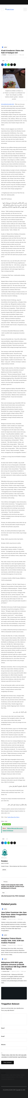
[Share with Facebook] (2, 64)
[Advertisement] (14, 28)
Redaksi (4, 54)
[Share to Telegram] (11, 64)
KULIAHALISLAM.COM (7, 104)
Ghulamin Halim (5, 971)
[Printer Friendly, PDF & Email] (6, 824)
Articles (4, 869)
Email (3, 1036)
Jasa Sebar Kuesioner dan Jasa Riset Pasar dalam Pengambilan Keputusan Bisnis (14, 914)
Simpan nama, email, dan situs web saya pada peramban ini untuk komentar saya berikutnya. (14, 1056)
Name (3, 1028)
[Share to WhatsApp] (8, 64)
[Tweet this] (5, 64)
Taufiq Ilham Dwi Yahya (13, 817)
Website (3, 1044)
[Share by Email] (14, 64)
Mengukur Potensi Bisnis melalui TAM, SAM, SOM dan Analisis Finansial (12, 940)
